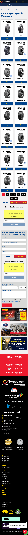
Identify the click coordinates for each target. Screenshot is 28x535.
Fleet (3, 490)
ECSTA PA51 (7, 187)
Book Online (5, 488)
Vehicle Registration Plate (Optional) (8, 285)
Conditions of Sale (18, 531)
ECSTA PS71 (20, 187)
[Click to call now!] (16, 1)
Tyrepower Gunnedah (15, 5)
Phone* (9, 242)
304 (7, 57)
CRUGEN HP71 (20, 57)
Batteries (4, 474)
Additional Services (6, 483)
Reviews (4, 496)
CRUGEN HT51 (7, 100)
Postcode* (4, 251)
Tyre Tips (4, 463)
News (3, 492)
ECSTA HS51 (7, 165)
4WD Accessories (6, 472)
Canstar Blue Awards (6, 502)
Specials (4, 485)
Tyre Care (4, 462)
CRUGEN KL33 (7, 122)
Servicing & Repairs (6, 478)
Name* (4, 237)
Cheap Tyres (4, 506)
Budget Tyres (5, 504)
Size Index (4, 501)
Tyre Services (5, 479)
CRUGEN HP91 (20, 78)
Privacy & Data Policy (10, 531)
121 (7, 35)
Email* (3, 247)
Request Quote (6, 305)
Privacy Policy (5, 301)
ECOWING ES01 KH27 (7, 143)
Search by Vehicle (6, 456)
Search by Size (5, 458)
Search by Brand (5, 460)
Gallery (4, 494)
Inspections (4, 476)
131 (21, 35)
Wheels (4, 465)
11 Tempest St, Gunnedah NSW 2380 (14, 418)
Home (3, 10)
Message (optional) (6, 290)
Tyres (3, 455)
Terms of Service (14, 301)
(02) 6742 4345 (8, 421)
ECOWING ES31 (20, 143)
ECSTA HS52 (20, 165)
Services (4, 471)
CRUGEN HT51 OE (21, 100)
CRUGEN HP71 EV (7, 78)
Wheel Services (5, 481)
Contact (4, 487)
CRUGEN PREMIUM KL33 (20, 122)
